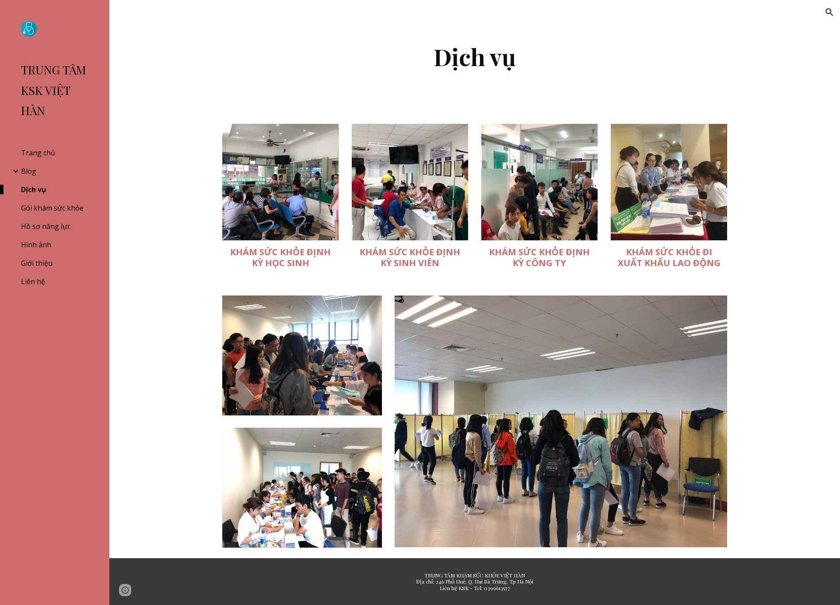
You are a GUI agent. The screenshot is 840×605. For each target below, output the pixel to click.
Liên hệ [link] (33, 281)
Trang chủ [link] (38, 153)
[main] (474, 56)
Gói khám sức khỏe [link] (52, 208)
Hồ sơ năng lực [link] (45, 226)
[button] (829, 12)
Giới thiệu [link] (36, 263)
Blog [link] (28, 171)
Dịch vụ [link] (33, 189)
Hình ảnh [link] (36, 245)
